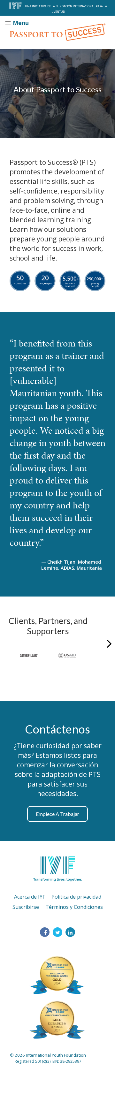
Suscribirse (25, 906)
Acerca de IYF (29, 896)
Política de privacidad (76, 896)
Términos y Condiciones (74, 906)
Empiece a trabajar (57, 814)
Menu (20, 23)
